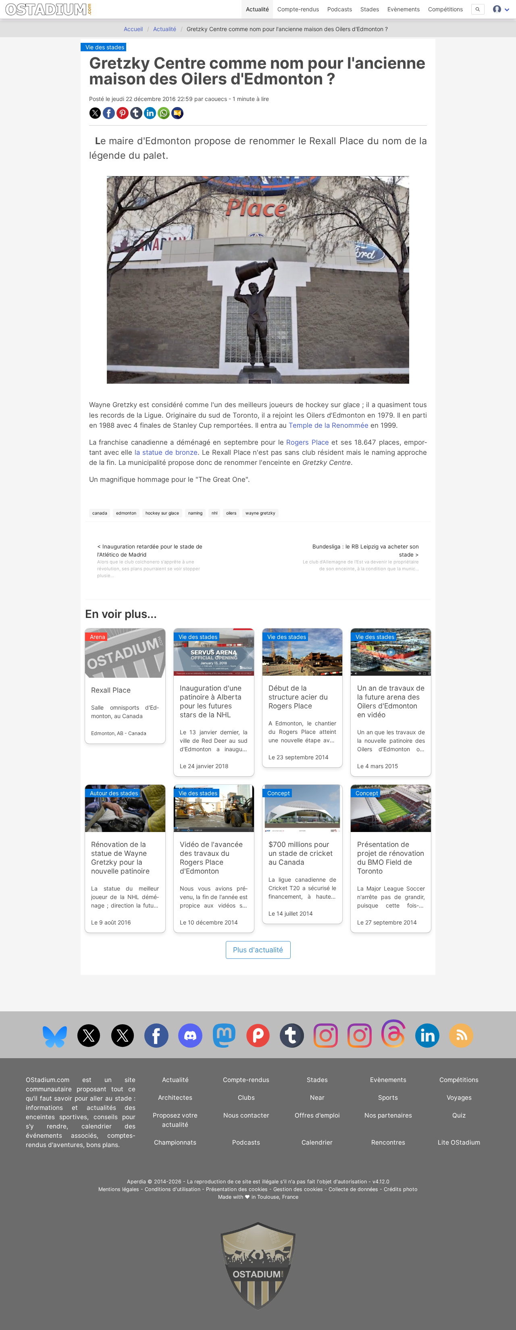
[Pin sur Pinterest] (123, 116)
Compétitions (445, 9)
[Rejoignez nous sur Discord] (191, 1046)
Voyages (459, 1097)
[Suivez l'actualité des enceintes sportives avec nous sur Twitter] (123, 1046)
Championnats (175, 1142)
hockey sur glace (162, 513)
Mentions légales (118, 1189)
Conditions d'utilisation (172, 1189)
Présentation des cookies (237, 1189)
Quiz (459, 1115)
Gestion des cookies (298, 1189)
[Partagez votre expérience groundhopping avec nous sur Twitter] (89, 1046)
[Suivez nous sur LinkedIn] (428, 1046)
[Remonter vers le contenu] (258, 1308)
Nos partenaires (388, 1115)
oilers (231, 513)
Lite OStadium (459, 1142)
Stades (369, 9)
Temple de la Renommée (328, 425)
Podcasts (339, 9)
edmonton (126, 513)
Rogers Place (307, 442)
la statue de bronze (166, 452)
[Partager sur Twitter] (96, 116)
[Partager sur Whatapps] (164, 116)
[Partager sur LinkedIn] (151, 116)
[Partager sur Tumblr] (137, 116)
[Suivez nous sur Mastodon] (225, 1046)
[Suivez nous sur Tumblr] (293, 1046)
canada (99, 513)
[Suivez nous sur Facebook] (157, 1046)
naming (195, 513)
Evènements (403, 9)
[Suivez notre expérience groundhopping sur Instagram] (326, 1046)
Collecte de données (353, 1189)
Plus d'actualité (258, 949)
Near (317, 1097)
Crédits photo (401, 1189)
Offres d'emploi (317, 1115)
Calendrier (317, 1142)
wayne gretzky (260, 513)
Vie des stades (104, 47)
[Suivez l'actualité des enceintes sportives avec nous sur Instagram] (360, 1046)
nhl (214, 513)
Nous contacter (246, 1115)
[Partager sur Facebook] (110, 116)
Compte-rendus (298, 9)
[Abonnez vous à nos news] (461, 1046)
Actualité (257, 9)
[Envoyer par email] (177, 116)
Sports (388, 1097)
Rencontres (388, 1142)
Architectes (175, 1097)
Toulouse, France (277, 1197)
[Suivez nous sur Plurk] (259, 1046)
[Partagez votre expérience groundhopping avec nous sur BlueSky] (56, 1046)
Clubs (246, 1097)
